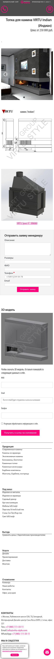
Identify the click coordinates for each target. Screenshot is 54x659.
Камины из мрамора (11, 453)
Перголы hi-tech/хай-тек (13, 510)
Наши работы (8, 586)
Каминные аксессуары (12, 467)
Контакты (6, 589)
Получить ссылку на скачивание (20, 432)
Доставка (6, 561)
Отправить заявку (28, 289)
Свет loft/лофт (8, 517)
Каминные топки (9, 463)
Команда (6, 583)
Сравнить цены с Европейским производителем (23, 535)
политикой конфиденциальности (12, 651)
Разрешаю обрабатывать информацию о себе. (20, 424)
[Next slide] (48, 74)
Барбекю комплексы (11, 470)
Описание (9, 240)
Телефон (8, 273)
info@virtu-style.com (17, 630)
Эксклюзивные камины (12, 457)
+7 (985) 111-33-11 (15, 627)
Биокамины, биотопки (12, 460)
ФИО (6, 266)
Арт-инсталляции (10, 503)
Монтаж (6, 564)
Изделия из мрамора (11, 496)
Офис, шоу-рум (9, 593)
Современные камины (12, 450)
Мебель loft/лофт (10, 506)
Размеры (8, 258)
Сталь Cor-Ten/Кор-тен (12, 513)
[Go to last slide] (5, 74)
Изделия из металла (11, 492)
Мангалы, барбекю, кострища (15, 474)
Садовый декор (9, 499)
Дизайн (5, 554)
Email (7, 281)
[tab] (24, 97)
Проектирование (10, 557)
